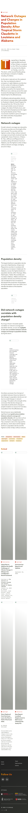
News (23, 436)
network (12, 441)
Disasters (9, 437)
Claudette (19, 439)
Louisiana (12, 439)
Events (17, 765)
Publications (6, 562)
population (5, 441)
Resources (19, 712)
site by (4, 810)
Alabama (18, 441)
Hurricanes (17, 437)
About (2, 764)
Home (2, 762)
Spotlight (5, 12)
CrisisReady (9, 807)
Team (16, 761)
